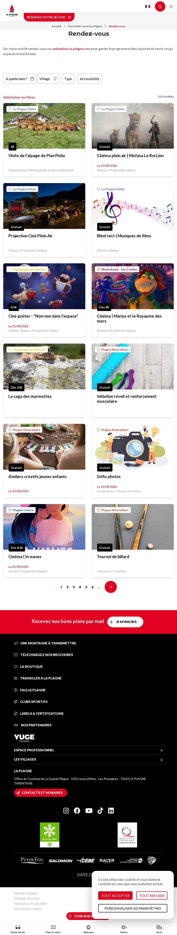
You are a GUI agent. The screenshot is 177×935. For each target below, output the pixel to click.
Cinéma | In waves (24, 556)
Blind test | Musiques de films (124, 235)
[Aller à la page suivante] (111, 587)
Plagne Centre (23, 510)
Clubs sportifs (33, 702)
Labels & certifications (41, 713)
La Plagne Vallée (24, 109)
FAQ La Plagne (32, 690)
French (147, 6)
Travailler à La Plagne (40, 678)
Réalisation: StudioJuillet (30, 903)
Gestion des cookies (28, 908)
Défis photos (109, 476)
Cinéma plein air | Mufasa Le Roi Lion (130, 155)
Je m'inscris (126, 622)
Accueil (56, 26)
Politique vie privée (27, 898)
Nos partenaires (35, 725)
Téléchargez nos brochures (46, 655)
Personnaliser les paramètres (132, 908)
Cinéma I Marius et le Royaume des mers (129, 318)
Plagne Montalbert (115, 349)
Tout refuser (151, 895)
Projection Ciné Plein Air (30, 235)
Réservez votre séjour (46, 17)
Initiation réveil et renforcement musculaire (126, 399)
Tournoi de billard (113, 556)
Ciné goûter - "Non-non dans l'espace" (43, 315)
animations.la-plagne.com (71, 48)
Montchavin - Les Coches (119, 269)
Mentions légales (25, 893)
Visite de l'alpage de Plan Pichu (36, 155)
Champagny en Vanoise (29, 269)
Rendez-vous (117, 26)
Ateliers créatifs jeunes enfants (37, 476)
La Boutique (31, 666)
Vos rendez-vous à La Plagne (85, 26)
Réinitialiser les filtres (19, 97)
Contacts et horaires (42, 793)
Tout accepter (115, 895)
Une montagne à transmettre (48, 643)
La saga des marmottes (30, 396)
